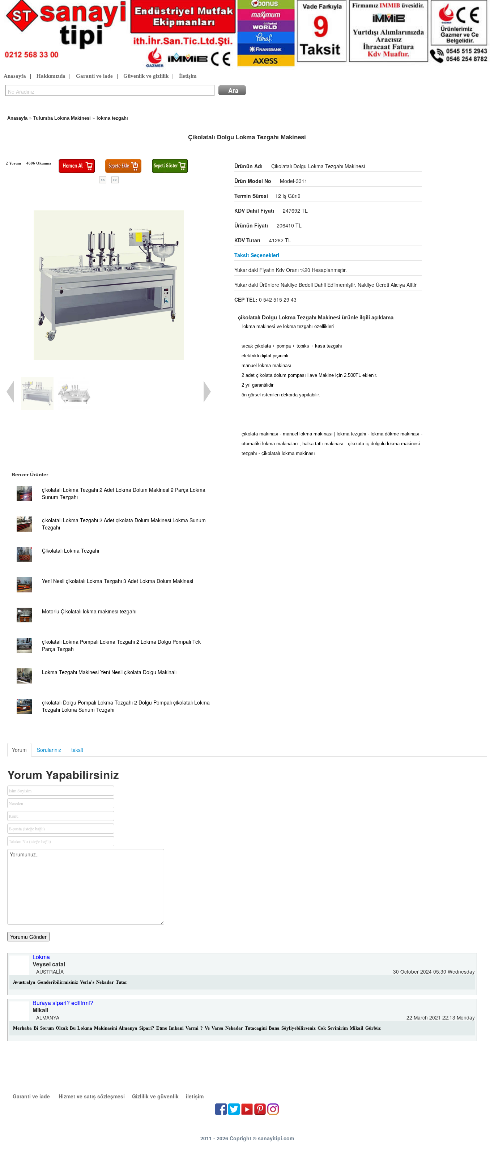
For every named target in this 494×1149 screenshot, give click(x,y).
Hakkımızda (51, 76)
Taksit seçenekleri (256, 255)
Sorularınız (49, 749)
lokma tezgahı (112, 118)
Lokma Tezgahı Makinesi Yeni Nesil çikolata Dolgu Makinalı (109, 672)
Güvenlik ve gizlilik (146, 76)
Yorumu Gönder (28, 936)
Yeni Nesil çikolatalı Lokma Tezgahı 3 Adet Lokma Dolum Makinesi (117, 580)
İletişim (188, 76)
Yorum (19, 749)
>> (115, 180)
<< (103, 180)
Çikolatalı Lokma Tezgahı (70, 550)
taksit (77, 749)
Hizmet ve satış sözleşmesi (92, 1096)
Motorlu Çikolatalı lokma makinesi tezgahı (89, 611)
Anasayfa (15, 76)
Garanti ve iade (94, 76)
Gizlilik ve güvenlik (155, 1096)
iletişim (195, 1096)
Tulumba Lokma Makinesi (62, 118)
